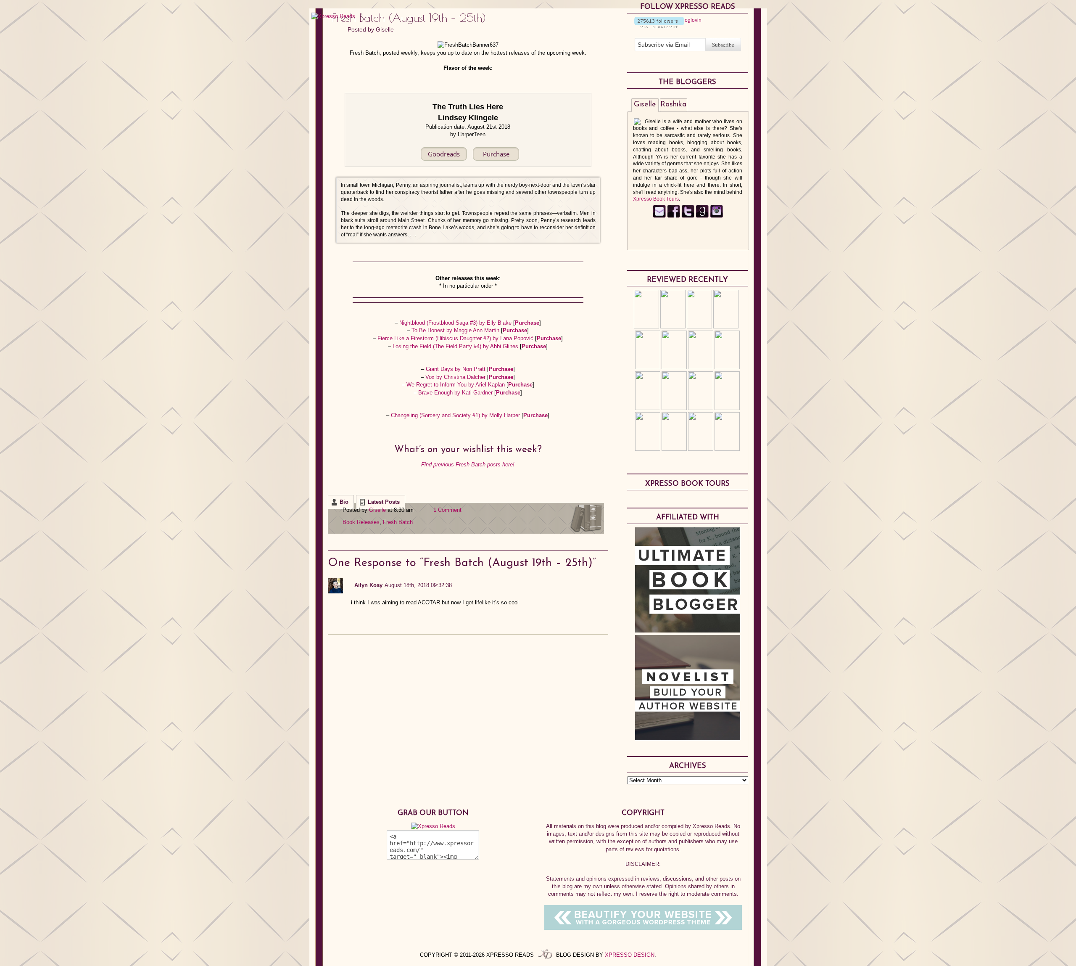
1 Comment (447, 510)
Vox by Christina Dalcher (456, 377)
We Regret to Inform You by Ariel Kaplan (456, 384)
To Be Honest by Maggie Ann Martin (456, 330)
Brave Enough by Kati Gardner (456, 392)
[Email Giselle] (659, 216)
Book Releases (361, 522)
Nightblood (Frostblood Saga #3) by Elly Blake (456, 323)
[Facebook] (673, 216)
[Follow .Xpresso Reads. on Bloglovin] (659, 26)
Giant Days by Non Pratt (456, 369)
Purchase (527, 323)
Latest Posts (384, 502)
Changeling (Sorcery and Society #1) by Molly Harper (456, 415)
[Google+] (716, 216)
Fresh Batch (398, 522)
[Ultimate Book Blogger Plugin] (687, 630)
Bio (344, 502)
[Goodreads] (702, 216)
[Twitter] (687, 216)
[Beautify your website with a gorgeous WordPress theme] (643, 928)
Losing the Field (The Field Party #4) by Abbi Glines (456, 346)
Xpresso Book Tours (656, 199)
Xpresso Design (629, 955)
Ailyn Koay (368, 585)
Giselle (385, 29)
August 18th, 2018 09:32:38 (418, 585)
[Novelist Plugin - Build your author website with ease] (687, 738)
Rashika (673, 105)
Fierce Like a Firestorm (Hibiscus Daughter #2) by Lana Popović (456, 338)
